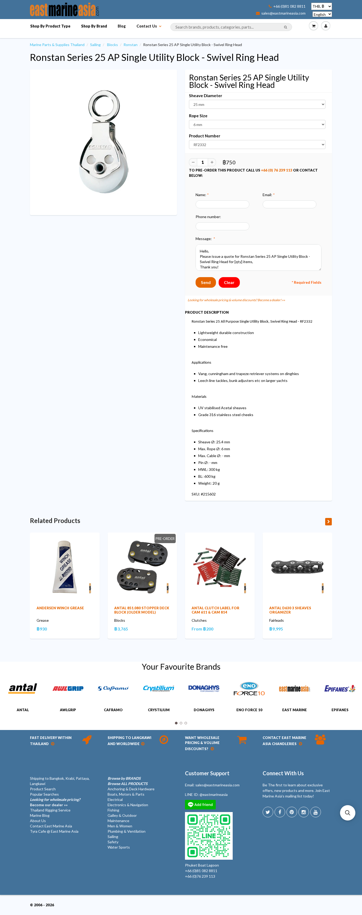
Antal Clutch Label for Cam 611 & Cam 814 (215, 610)
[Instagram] (303, 812)
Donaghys (204, 710)
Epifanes (340, 710)
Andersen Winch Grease (60, 608)
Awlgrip (68, 710)
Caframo (113, 710)
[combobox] (231, 27)
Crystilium (159, 710)
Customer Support (207, 773)
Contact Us (146, 26)
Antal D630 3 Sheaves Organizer (290, 610)
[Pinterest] (291, 812)
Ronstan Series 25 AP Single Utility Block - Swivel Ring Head (154, 57)
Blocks (112, 44)
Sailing (95, 44)
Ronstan (130, 44)
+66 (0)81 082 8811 (289, 6)
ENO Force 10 (249, 710)
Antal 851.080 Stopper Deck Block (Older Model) (141, 610)
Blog (122, 26)
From (202, 628)
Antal (23, 710)
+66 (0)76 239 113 (200, 876)
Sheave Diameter (205, 95)
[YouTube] (315, 812)
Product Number (204, 135)
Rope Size (198, 115)
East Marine (294, 710)
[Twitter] (268, 812)
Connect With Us (283, 773)
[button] (347, 813)
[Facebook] (280, 812)
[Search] (285, 27)
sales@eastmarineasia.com (283, 13)
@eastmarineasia (214, 794)
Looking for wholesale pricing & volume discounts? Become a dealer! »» (236, 300)
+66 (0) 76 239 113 (276, 170)
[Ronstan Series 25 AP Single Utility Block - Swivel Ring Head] (103, 142)
